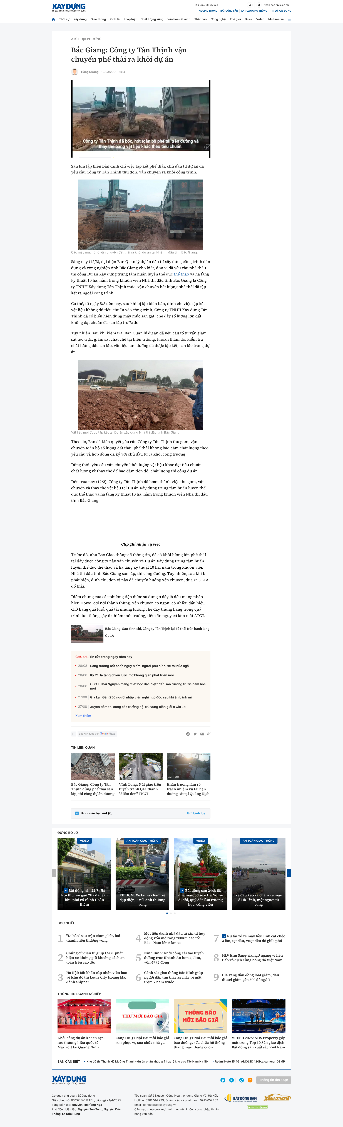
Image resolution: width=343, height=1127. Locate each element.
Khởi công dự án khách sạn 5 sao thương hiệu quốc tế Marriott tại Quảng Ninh (82, 1042)
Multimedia (276, 19)
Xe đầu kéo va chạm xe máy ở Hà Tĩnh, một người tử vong (258, 900)
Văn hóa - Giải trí (178, 19)
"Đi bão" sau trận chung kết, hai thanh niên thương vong (93, 938)
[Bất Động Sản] (240, 1098)
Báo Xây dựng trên (89, 733)
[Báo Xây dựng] (69, 7)
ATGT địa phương (86, 39)
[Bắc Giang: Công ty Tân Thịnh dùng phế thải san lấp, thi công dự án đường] (93, 766)
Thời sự (64, 19)
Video (260, 19)
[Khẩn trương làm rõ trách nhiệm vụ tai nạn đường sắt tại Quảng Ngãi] (188, 766)
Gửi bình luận (197, 813)
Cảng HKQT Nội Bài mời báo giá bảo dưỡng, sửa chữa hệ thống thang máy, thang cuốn (200, 1042)
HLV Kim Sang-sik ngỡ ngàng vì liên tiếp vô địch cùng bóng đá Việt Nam (252, 957)
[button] (167, 913)
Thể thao (200, 19)
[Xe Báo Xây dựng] (277, 1097)
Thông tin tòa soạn (273, 1080)
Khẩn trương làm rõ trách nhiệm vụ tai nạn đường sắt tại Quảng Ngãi (188, 789)
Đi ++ (248, 19)
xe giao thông (208, 10)
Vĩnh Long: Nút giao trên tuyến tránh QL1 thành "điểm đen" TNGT (140, 789)
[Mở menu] (289, 19)
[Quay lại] (73, 734)
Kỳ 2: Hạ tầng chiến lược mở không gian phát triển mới (132, 675)
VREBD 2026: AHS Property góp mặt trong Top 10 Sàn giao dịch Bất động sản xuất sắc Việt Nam (258, 1042)
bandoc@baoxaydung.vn (160, 1104)
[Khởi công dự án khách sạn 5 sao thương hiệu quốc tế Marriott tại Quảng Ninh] (84, 1016)
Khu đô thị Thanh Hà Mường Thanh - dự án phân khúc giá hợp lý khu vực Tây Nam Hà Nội (147, 1061)
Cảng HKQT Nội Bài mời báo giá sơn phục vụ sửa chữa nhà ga (142, 1040)
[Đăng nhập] (259, 5)
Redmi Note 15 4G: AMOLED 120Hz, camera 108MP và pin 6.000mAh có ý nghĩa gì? (272, 1061)
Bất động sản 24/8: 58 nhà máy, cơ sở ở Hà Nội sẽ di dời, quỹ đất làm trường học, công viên (200, 897)
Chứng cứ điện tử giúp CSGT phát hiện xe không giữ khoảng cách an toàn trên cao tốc (95, 958)
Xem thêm (83, 716)
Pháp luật (130, 19)
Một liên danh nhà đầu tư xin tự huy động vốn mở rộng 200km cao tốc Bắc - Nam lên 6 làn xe (174, 938)
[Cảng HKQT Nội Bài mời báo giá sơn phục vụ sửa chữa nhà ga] (142, 1016)
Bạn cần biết (69, 1062)
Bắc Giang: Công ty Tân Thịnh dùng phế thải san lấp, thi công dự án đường (93, 789)
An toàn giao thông (254, 10)
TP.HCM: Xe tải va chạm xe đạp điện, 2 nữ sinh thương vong (142, 900)
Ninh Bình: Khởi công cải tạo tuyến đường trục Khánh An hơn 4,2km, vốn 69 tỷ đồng (174, 958)
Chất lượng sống (152, 19)
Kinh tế (115, 19)
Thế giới (235, 19)
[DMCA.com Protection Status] (257, 1107)
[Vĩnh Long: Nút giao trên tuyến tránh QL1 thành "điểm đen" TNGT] (141, 766)
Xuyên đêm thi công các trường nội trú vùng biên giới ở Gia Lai (138, 707)
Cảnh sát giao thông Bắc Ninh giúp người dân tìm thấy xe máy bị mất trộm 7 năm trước (173, 977)
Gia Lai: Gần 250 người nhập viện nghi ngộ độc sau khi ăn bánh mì (141, 697)
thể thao (181, 274)
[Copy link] (208, 734)
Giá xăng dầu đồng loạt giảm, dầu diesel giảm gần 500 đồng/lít (250, 977)
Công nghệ (218, 19)
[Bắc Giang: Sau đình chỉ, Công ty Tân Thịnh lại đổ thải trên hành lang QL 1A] (87, 634)
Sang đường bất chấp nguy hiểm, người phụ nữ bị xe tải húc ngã (139, 666)
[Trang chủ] (53, 19)
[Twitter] (195, 734)
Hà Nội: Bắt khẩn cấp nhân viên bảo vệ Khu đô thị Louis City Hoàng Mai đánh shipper (96, 977)
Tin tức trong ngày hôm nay (110, 657)
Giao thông (98, 19)
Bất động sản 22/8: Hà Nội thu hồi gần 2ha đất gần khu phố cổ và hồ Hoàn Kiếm (84, 897)
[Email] (202, 734)
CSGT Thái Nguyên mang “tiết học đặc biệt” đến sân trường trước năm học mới (148, 686)
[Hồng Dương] (74, 71)
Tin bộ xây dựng (280, 10)
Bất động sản (229, 10)
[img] (140, 215)
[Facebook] (188, 734)
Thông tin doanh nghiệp (79, 994)
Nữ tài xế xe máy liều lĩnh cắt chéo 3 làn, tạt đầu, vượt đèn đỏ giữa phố (253, 938)
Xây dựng (80, 19)
